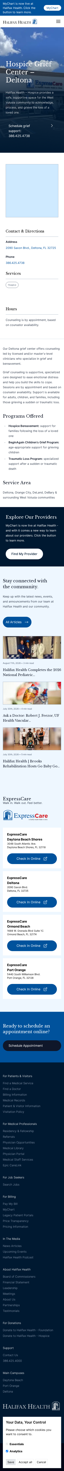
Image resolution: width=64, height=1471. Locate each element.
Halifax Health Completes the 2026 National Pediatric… (32, 672)
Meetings (9, 1293)
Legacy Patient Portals (18, 1215)
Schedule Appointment (26, 1045)
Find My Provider (24, 554)
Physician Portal (13, 1154)
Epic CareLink (12, 1165)
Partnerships (11, 1305)
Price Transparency (16, 1221)
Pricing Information (15, 1226)
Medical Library (13, 1148)
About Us (9, 1299)
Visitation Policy (13, 1111)
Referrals (9, 1136)
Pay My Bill (10, 1204)
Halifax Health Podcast (18, 1257)
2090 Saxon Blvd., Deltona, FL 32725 (31, 248)
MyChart (52, 8)
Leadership (10, 1288)
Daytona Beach (13, 1380)
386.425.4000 (12, 1361)
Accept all (25, 1462)
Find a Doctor (12, 1089)
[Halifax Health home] (20, 21)
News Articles (12, 1246)
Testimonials (11, 1311)
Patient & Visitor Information (21, 1106)
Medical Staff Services (18, 1159)
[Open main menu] (58, 21)
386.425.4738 (15, 263)
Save (10, 1462)
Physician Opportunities (19, 1142)
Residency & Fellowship (18, 1131)
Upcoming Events (14, 1251)
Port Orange (11, 1386)
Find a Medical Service (18, 1083)
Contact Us (10, 1355)
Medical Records (14, 1100)
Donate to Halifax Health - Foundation (28, 1330)
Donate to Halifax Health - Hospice (26, 1336)
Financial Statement (16, 1282)
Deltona (8, 1391)
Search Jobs (11, 1184)
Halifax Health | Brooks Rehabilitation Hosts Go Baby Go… (31, 763)
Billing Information (15, 1094)
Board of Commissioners (19, 1276)
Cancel (41, 1462)
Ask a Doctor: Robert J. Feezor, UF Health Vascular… (31, 718)
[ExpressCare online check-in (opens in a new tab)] (25, 815)
